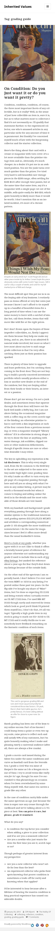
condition (39, 914)
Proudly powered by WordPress (17, 924)
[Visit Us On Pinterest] (42, 925)
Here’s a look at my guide (17, 543)
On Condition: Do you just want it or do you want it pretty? (25, 93)
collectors (30, 914)
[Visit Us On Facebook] (37, 925)
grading (7, 917)
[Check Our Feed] (47, 925)
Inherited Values (18, 6)
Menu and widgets (48, 9)
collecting (21, 914)
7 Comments (33, 917)
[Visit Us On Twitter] (32, 925)
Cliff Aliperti (30, 912)
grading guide (18, 917)
